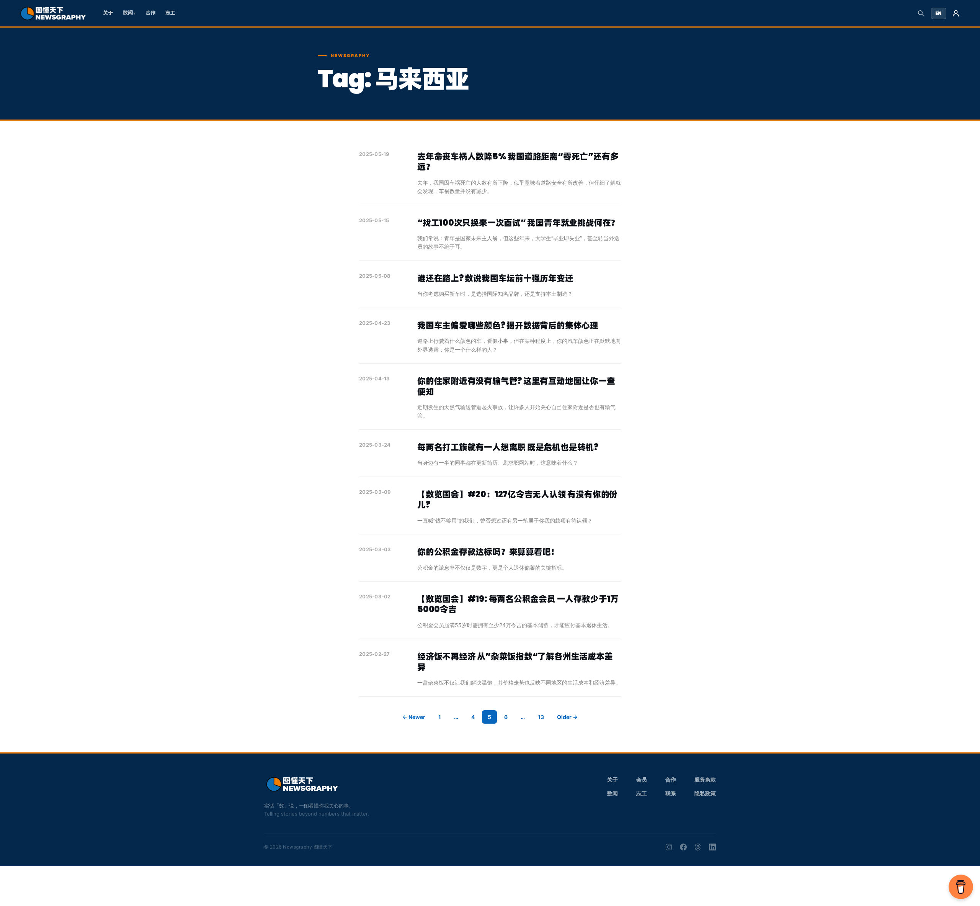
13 (541, 717)
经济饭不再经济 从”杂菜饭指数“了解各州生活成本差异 (515, 661)
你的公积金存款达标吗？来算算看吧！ (488, 552)
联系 (670, 793)
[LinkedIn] (712, 847)
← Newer (413, 717)
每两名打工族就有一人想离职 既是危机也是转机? (507, 447)
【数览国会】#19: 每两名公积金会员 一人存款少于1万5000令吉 (518, 604)
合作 (150, 12)
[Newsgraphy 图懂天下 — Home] (53, 13)
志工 (170, 12)
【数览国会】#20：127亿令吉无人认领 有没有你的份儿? (517, 499)
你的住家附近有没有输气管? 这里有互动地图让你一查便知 (516, 386)
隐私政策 (705, 793)
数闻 (128, 12)
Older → (567, 717)
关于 (108, 12)
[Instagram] (668, 847)
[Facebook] (683, 847)
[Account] (956, 13)
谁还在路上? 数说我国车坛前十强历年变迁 (495, 278)
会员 (641, 779)
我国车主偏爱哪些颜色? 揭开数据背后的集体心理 (507, 325)
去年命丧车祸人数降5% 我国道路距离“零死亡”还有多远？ (517, 162)
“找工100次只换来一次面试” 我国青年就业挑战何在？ (518, 223)
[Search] (921, 13)
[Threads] (697, 847)
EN (938, 13)
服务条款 (705, 779)
